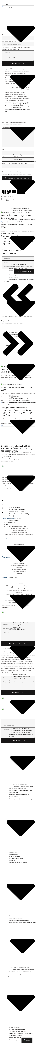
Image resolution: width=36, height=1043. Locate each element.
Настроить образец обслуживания (19, 400)
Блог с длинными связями (17, 509)
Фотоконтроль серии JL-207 (21, 213)
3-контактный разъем (19, 155)
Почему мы (12, 341)
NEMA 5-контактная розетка (21, 157)
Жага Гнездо (17, 107)
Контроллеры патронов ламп (18, 268)
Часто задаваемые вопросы (17, 511)
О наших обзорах (14, 336)
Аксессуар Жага (18, 105)
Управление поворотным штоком (23, 266)
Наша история (13, 332)
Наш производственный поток (18, 343)
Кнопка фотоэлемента (19, 264)
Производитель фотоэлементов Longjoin (21, 279)
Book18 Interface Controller (21, 103)
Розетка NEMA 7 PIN (19, 159)
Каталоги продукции (15, 518)
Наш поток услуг (14, 396)
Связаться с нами (11, 522)
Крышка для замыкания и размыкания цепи (22, 161)
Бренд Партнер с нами (16, 339)
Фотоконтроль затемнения (21, 208)
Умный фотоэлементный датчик (22, 210)
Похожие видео (14, 520)
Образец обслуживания (16, 398)
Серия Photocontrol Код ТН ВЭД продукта (21, 514)
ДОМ (7, 4)
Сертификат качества (15, 516)
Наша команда (13, 334)
